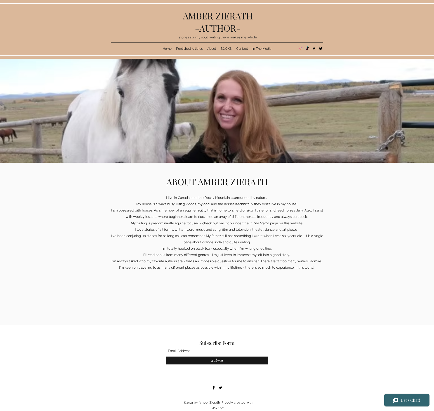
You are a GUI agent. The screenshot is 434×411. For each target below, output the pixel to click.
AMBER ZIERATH (218, 16)
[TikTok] (307, 48)
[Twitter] (320, 48)
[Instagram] (300, 48)
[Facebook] (314, 48)
